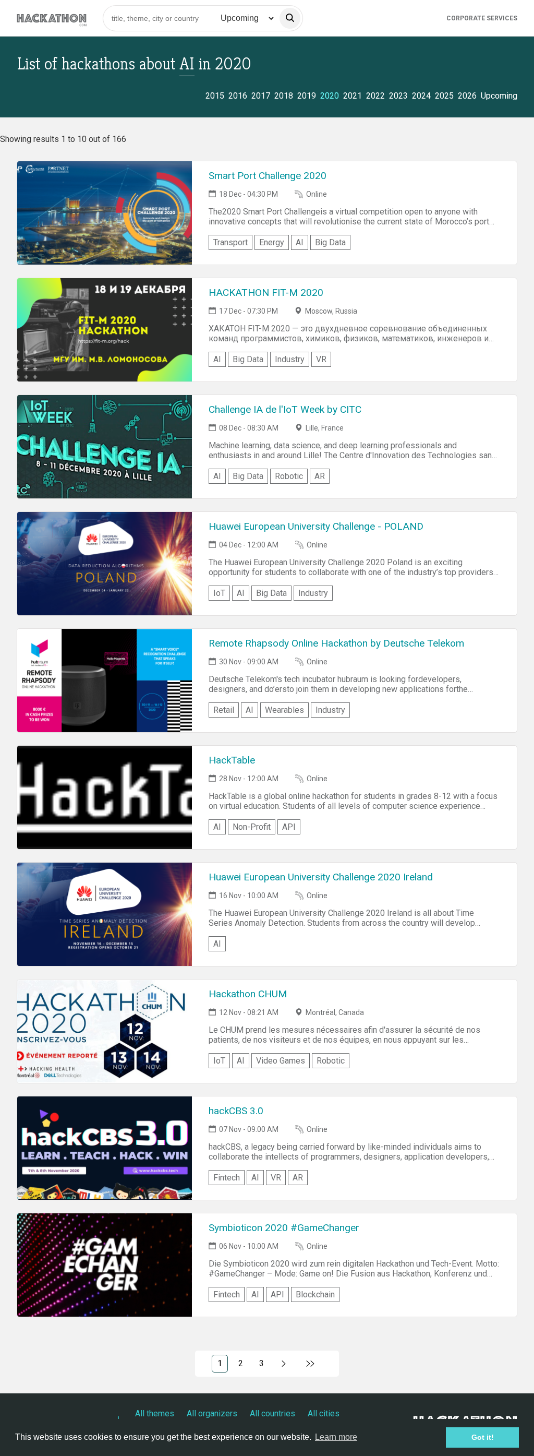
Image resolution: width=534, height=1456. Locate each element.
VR (321, 359)
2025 (444, 96)
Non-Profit (252, 827)
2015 (214, 96)
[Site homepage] (52, 18)
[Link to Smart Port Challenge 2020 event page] (104, 213)
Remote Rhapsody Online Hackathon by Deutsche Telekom (336, 643)
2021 (352, 96)
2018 (283, 96)
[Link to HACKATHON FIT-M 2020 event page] (104, 329)
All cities (323, 1413)
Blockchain (315, 1294)
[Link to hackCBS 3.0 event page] (104, 1148)
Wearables (284, 710)
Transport (230, 242)
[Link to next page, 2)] (284, 1364)
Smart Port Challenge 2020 (267, 176)
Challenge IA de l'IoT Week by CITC (285, 409)
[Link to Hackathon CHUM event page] (104, 1031)
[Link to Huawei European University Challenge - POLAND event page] (104, 563)
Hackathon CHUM (248, 994)
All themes (154, 1413)
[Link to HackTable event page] (104, 797)
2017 (260, 96)
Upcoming (499, 96)
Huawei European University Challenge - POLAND (316, 526)
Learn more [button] (336, 1437)
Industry (290, 359)
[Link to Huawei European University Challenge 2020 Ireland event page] (104, 914)
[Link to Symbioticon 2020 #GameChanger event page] (104, 1265)
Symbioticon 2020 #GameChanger (284, 1228)
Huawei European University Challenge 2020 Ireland (321, 877)
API (289, 827)
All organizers (212, 1413)
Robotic (289, 476)
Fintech (226, 1178)
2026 (467, 96)
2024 (421, 96)
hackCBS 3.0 (236, 1111)
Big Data (330, 242)
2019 (306, 96)
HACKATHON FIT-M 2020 (266, 293)
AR (319, 476)
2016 (237, 96)
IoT (219, 593)
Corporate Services (481, 18)
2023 (398, 96)
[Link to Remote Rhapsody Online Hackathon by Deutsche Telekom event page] (104, 680)
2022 (375, 96)
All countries (272, 1413)
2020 (329, 96)
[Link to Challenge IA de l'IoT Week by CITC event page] (104, 446)
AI (300, 242)
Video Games (280, 1061)
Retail (223, 710)
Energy (271, 242)
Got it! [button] (482, 1437)
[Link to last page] (310, 1364)
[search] (290, 18)
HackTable (232, 760)
